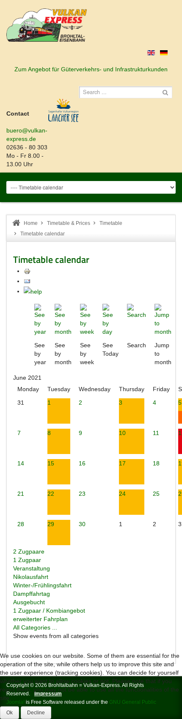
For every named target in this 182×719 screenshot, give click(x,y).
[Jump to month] (162, 319)
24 (122, 493)
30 (82, 524)
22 (50, 493)
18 (156, 463)
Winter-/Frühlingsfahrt (42, 585)
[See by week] (87, 319)
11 (156, 433)
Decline (36, 713)
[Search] (136, 311)
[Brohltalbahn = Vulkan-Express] (46, 25)
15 (50, 463)
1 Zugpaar (27, 560)
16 (82, 463)
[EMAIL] (27, 281)
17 (122, 463)
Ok (9, 713)
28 (20, 524)
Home (31, 223)
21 (20, 493)
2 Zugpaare (28, 551)
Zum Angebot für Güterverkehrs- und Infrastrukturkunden (91, 69)
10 (122, 433)
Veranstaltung (31, 568)
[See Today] (110, 319)
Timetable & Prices (68, 223)
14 (20, 463)
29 (50, 524)
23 (82, 493)
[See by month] (63, 319)
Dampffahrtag (31, 593)
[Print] (27, 271)
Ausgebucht (29, 602)
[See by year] (40, 319)
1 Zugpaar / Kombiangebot (49, 610)
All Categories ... (35, 627)
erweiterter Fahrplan (40, 619)
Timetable (110, 223)
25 (156, 493)
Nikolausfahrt (30, 576)
